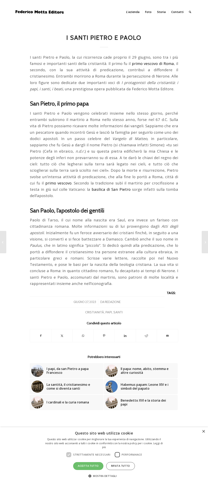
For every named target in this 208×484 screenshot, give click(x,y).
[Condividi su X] (61, 335)
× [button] (203, 431)
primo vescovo (58, 182)
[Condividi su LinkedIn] (125, 335)
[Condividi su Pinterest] (104, 335)
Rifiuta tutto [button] (120, 466)
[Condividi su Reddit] (146, 335)
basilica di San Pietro (111, 189)
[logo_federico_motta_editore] (40, 12)
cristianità (94, 312)
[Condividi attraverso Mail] (167, 335)
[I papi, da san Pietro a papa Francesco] (3, 242)
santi (118, 312)
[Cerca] (190, 12)
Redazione (113, 302)
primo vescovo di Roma (153, 63)
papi (108, 312)
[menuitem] (133, 12)
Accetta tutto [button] (88, 466)
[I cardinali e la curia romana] (205, 242)
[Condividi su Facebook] (40, 335)
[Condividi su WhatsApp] (83, 335)
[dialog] (104, 455)
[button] (104, 476)
